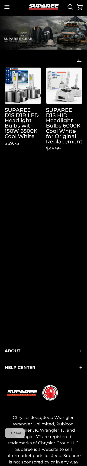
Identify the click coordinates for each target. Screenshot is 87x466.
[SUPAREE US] (44, 7)
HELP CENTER (20, 367)
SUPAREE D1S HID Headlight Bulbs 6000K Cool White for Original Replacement (64, 125)
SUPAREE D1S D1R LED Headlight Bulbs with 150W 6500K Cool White (22, 123)
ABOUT (12, 350)
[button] (70, 7)
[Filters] (79, 61)
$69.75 (12, 143)
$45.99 (53, 148)
